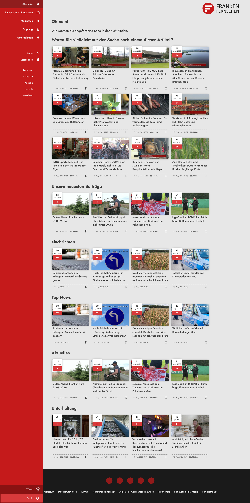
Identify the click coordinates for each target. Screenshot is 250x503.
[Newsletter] (151, 480)
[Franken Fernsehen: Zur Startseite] (221, 8)
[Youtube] (130, 480)
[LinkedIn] (141, 480)
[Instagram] (120, 480)
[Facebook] (109, 480)
